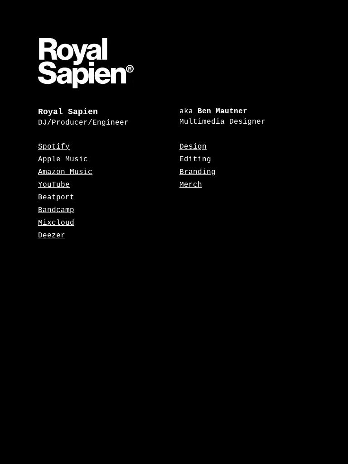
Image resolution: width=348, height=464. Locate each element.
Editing (195, 159)
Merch (190, 185)
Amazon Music (65, 172)
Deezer (51, 236)
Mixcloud (56, 223)
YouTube (54, 185)
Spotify (54, 147)
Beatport (56, 197)
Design (193, 147)
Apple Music (63, 159)
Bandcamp (56, 210)
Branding (197, 172)
